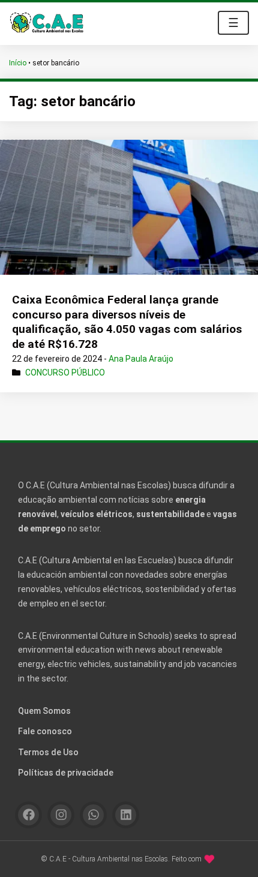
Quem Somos (44, 711)
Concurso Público (65, 372)
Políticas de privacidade (65, 772)
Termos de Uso (48, 752)
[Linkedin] (125, 814)
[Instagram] (60, 814)
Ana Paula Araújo (141, 359)
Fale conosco (45, 731)
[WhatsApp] (93, 814)
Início (17, 63)
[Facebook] (28, 814)
